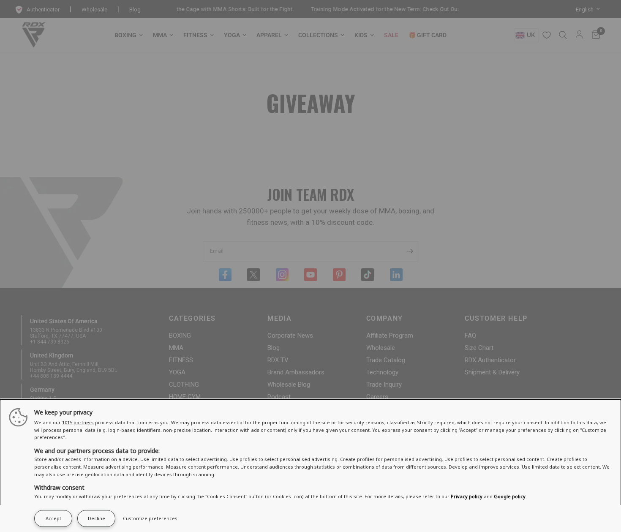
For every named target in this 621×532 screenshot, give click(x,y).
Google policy (510, 496)
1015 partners (78, 422)
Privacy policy (466, 496)
